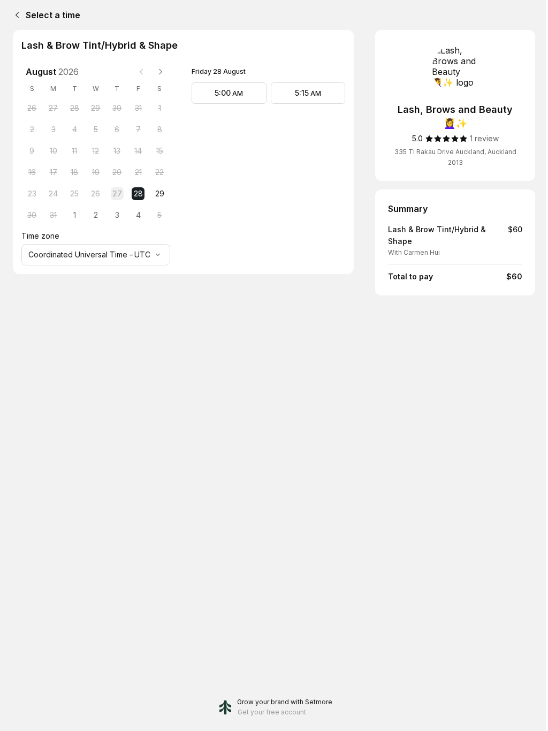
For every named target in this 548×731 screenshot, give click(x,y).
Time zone (40, 235)
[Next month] (160, 71)
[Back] (15, 15)
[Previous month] (141, 71)
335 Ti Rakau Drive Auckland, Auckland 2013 (455, 157)
